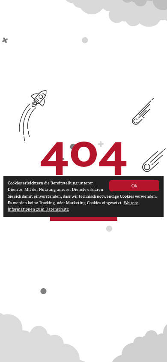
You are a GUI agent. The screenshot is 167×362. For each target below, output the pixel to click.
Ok (134, 185)
